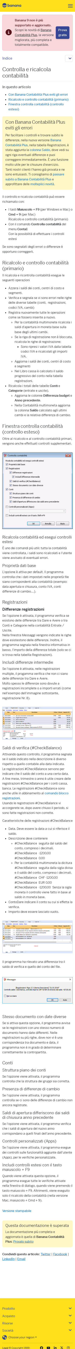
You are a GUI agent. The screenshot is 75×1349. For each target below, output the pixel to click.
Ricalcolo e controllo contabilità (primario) (38, 100)
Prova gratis (62, 32)
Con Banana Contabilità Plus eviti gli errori (38, 95)
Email (21, 1259)
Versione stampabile (16, 1211)
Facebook (60, 1254)
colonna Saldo (40, 150)
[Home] (15, 6)
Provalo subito (23, 1242)
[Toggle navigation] (69, 6)
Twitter (46, 1254)
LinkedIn (8, 1259)
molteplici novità (42, 184)
